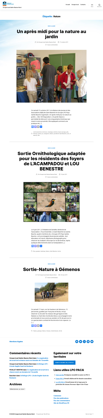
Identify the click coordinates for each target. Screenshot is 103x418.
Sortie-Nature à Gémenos (51, 269)
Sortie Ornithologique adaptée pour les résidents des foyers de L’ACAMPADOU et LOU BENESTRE (51, 161)
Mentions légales (16, 342)
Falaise (35, 331)
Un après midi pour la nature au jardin (51, 34)
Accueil (68, 4)
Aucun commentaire (52, 44)
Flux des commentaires (62, 400)
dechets (55, 132)
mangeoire (46, 133)
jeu (42, 133)
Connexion (57, 396)
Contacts (83, 4)
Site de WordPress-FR (61, 403)
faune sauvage (62, 132)
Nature (51, 133)
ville (38, 135)
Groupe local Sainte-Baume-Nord (47, 42)
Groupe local (75, 4)
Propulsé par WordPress (43, 414)
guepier (38, 251)
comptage (50, 132)
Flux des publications (61, 398)
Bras (34, 251)
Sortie (59, 251)
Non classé (51, 26)
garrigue (39, 331)
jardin (39, 133)
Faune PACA (60, 379)
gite (67, 132)
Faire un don (60, 375)
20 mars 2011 (63, 275)
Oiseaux (48, 331)
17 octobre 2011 (64, 42)
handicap (43, 251)
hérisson (35, 133)
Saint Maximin (62, 133)
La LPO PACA (60, 382)
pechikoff (56, 133)
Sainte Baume (54, 331)
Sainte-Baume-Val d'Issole (64, 362)
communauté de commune (40, 132)
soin (68, 133)
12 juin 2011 (64, 174)
